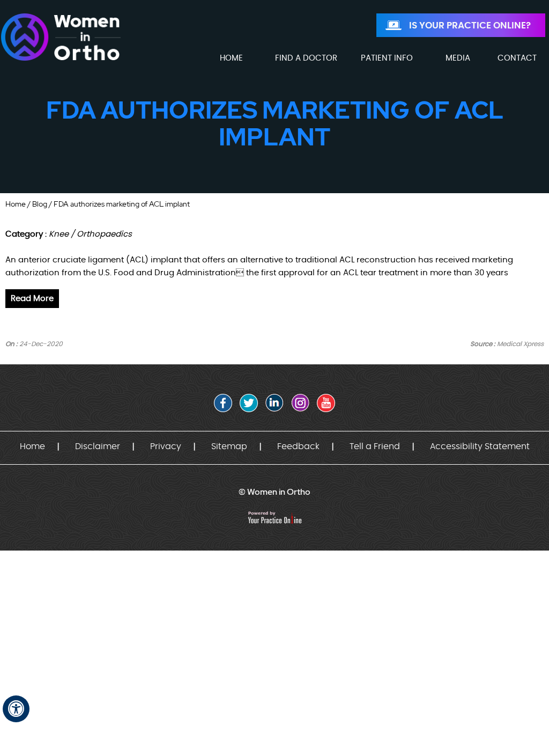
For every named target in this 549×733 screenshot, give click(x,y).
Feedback (298, 446)
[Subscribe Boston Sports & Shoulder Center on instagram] (300, 403)
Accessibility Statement (480, 446)
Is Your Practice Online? (470, 25)
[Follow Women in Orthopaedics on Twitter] (249, 403)
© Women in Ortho (274, 491)
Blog (39, 204)
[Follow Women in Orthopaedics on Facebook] (223, 403)
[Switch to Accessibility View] (16, 708)
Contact (517, 58)
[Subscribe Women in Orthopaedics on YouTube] (326, 403)
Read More (32, 299)
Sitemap (229, 446)
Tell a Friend (375, 446)
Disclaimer (97, 446)
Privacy (165, 446)
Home (15, 204)
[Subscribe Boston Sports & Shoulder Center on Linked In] (274, 403)
